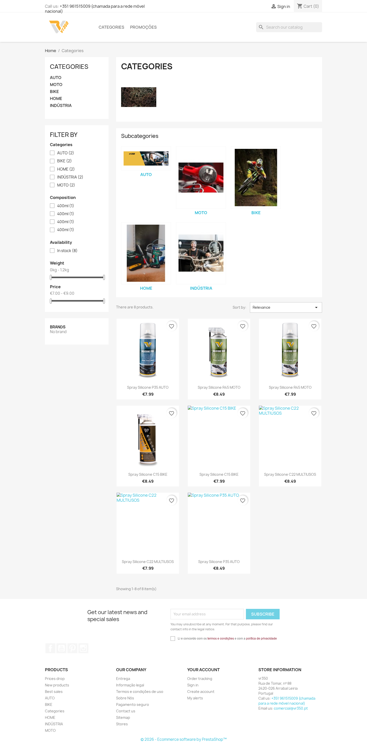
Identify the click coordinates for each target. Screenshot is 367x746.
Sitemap (123, 717)
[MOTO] (201, 177)
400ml (65, 205)
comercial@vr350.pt (291, 708)
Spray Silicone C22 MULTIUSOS (290, 474)
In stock (67, 250)
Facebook (50, 648)
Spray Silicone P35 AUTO (148, 387)
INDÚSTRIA (61, 105)
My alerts (195, 698)
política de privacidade (261, 638)
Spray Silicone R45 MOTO (219, 387)
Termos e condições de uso (139, 691)
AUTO (55, 77)
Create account (200, 691)
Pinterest (72, 648)
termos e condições (220, 638)
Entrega (123, 678)
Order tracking (199, 678)
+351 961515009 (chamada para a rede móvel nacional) (95, 8)
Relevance (286, 307)
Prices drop (55, 678)
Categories (111, 27)
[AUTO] (146, 158)
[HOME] (146, 253)
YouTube (61, 648)
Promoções (143, 27)
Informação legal (130, 685)
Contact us (125, 711)
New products (57, 685)
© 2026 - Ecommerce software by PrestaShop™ (184, 739)
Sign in (192, 685)
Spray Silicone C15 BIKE (148, 474)
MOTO (56, 84)
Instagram (83, 648)
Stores (122, 724)
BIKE (54, 91)
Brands (57, 327)
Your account (203, 669)
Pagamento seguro (132, 704)
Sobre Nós (125, 698)
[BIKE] (256, 177)
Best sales (54, 691)
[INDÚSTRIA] (201, 253)
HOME (56, 98)
